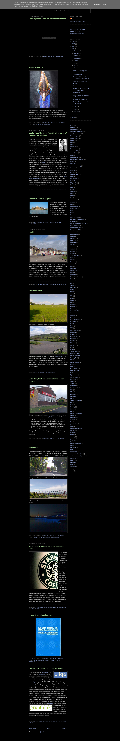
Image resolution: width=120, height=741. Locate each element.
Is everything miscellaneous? (41, 615)
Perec (72, 366)
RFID (71, 372)
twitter (72, 291)
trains (71, 464)
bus (71, 411)
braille (72, 405)
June (75, 65)
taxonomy (60, 59)
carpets (72, 415)
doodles (72, 193)
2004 (71, 296)
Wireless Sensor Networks (77, 29)
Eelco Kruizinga (74, 148)
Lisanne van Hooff (75, 355)
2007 (35, 192)
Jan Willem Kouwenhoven (77, 219)
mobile (72, 434)
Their (50, 417)
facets (72, 212)
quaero (72, 195)
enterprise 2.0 (74, 151)
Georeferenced (74, 206)
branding (72, 407)
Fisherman (73, 332)
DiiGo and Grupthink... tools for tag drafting (46, 668)
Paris (71, 210)
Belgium (72, 306)
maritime (72, 236)
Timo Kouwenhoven (55, 222)
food (48, 440)
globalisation (73, 424)
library (72, 279)
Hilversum (73, 343)
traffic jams (73, 287)
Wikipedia (73, 180)
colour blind (73, 417)
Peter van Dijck (74, 370)
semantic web (74, 153)
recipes (72, 445)
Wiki (71, 198)
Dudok (72, 326)
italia (71, 426)
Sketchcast (73, 379)
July (75, 63)
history (72, 272)
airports (37, 607)
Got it (104, 4)
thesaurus (47, 124)
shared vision (74, 451)
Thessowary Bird (36, 67)
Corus (72, 317)
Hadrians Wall (74, 336)
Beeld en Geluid (74, 217)
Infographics (73, 183)
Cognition (41, 192)
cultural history (74, 138)
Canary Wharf (74, 311)
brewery (72, 409)
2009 (73, 44)
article (44, 162)
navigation (73, 238)
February (76, 111)
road (71, 449)
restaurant (73, 447)
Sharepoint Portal (75, 230)
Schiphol (72, 253)
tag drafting (45, 672)
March (76, 109)
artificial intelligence (75, 400)
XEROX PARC (74, 387)
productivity (73, 441)
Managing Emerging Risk (77, 33)
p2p (71, 283)
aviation (72, 264)
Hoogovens (73, 345)
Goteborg (72, 334)
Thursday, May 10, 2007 (50, 281)
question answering (75, 443)
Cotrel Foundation (75, 319)
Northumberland (53, 607)
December (77, 51)
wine (71, 468)
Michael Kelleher (74, 362)
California (72, 249)
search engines (39, 660)
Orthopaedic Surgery (75, 227)
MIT (71, 360)
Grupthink (51, 703)
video (71, 294)
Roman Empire (74, 377)
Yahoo (72, 259)
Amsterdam (73, 247)
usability (72, 170)
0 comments (59, 56)
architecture (38, 284)
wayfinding (73, 466)
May (75, 68)
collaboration (73, 270)
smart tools (73, 240)
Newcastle (43, 607)
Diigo (34, 682)
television (72, 460)
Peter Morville (74, 368)
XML (71, 390)
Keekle (31, 232)
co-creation (73, 268)
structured (73, 458)
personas (72, 439)
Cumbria (45, 284)
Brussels (72, 308)
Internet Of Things (75, 31)
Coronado (72, 315)
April (75, 106)
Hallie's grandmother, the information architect (47, 19)
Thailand (72, 383)
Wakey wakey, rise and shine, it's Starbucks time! (46, 547)
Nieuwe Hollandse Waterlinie (78, 223)
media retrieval (74, 157)
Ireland (72, 349)
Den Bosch (73, 321)
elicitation (72, 419)
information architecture (42, 59)
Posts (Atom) (40, 732)
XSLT (71, 392)
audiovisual (73, 163)
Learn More (97, 4)
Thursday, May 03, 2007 (50, 604)
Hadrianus (73, 338)
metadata (72, 202)
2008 (73, 46)
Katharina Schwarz (75, 353)
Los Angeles (73, 358)
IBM (71, 347)
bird (35, 124)
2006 (73, 117)
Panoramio (73, 364)
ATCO (72, 244)
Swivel (72, 381)
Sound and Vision (75, 255)
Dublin (72, 323)
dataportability (74, 234)
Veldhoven (73, 385)
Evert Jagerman (74, 330)
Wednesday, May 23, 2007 (50, 122)
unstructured (73, 242)
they (47, 415)
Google (72, 161)
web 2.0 (72, 125)
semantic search (50, 660)
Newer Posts (32, 728)
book (71, 266)
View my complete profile (78, 21)
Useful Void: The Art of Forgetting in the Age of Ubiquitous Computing (48, 134)
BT (71, 302)
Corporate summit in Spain (40, 199)
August (76, 60)
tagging (53, 59)
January (76, 114)
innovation (41, 222)
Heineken (72, 340)
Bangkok (72, 304)
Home (48, 728)
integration (73, 274)
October (76, 55)
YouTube (72, 262)
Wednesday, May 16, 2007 (50, 189)
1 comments (61, 658)
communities (42, 674)
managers (73, 432)
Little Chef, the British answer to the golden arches (46, 380)
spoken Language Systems (77, 456)
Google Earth (73, 208)
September (77, 58)
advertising (73, 396)
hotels (72, 215)
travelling (32, 223)
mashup (72, 281)
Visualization (73, 178)
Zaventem (73, 394)
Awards (72, 300)
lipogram (72, 430)
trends (72, 289)
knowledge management (52, 192)
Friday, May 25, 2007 (49, 56)
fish (71, 422)
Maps (71, 187)
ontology (72, 437)
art (71, 398)
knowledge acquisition (76, 428)
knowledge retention (75, 277)
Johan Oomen (74, 351)
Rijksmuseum (74, 375)
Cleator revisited (35, 291)
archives (72, 191)
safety (72, 285)
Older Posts (64, 728)
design (72, 144)
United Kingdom (61, 284)
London (72, 185)
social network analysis (76, 454)
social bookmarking (59, 721)
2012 (73, 41)
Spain (46, 222)
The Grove (59, 356)
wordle (72, 471)
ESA (71, 328)
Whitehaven (34, 447)
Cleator (36, 372)
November (77, 53)
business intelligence (76, 413)
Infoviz (72, 176)
